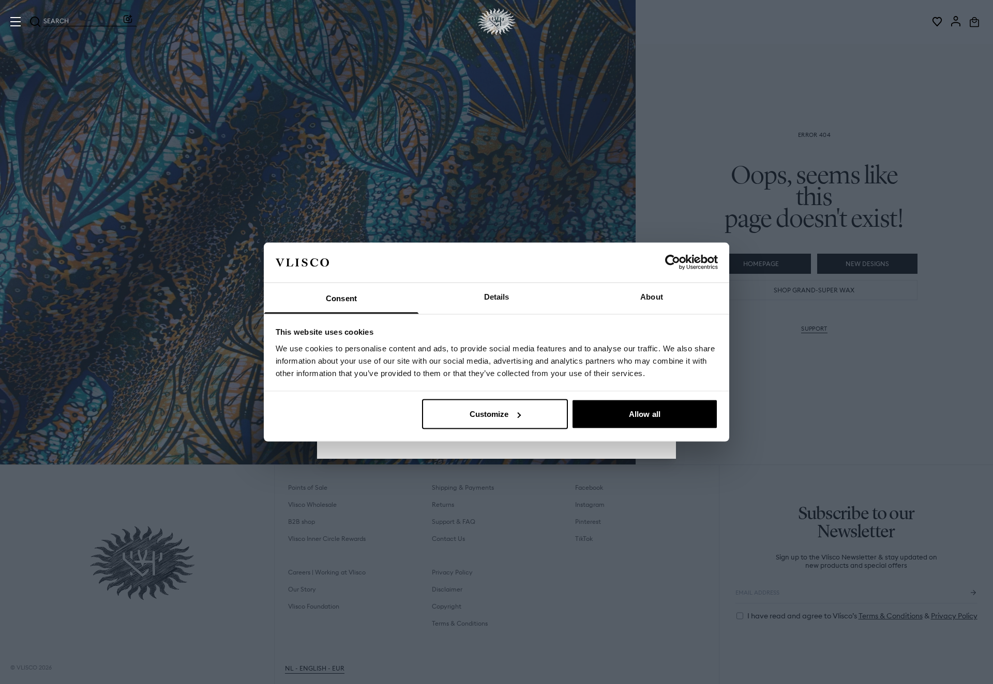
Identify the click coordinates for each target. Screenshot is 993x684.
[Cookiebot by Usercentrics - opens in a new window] (672, 262)
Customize (489, 414)
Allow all (644, 414)
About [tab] (651, 296)
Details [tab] (496, 296)
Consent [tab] (341, 297)
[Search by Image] (127, 21)
